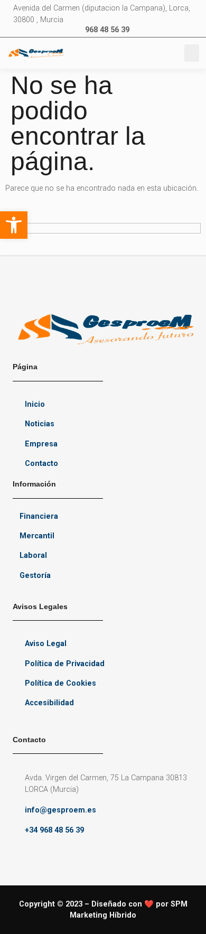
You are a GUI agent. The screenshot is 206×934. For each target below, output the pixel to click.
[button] (191, 53)
